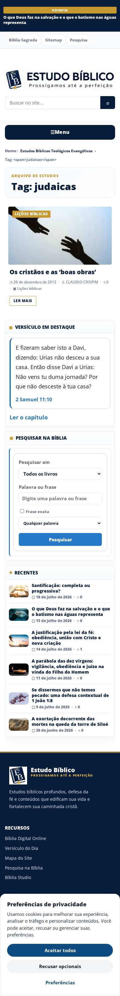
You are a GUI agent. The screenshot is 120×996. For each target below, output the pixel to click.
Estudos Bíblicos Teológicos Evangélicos (56, 151)
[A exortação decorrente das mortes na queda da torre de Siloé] (19, 724)
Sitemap (53, 40)
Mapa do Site (18, 858)
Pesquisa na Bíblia (24, 868)
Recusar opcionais (60, 966)
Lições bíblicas (29, 288)
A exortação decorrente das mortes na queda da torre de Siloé (70, 721)
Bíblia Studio (18, 877)
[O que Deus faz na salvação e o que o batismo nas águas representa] (19, 615)
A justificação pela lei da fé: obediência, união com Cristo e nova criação (66, 637)
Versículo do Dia (21, 848)
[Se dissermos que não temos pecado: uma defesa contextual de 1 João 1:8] (19, 698)
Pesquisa (78, 40)
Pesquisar (60, 539)
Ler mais (23, 300)
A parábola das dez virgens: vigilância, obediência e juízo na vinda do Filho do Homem (68, 666)
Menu (60, 132)
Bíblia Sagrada (23, 40)
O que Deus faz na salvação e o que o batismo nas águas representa (59, 20)
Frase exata (37, 511)
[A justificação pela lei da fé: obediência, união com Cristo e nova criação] (19, 641)
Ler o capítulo (29, 417)
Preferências (60, 982)
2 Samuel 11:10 (34, 399)
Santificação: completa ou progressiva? (61, 588)
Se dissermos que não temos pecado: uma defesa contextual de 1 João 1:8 (70, 695)
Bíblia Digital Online (25, 838)
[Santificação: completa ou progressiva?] (19, 591)
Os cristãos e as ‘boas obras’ (53, 272)
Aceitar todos (60, 950)
